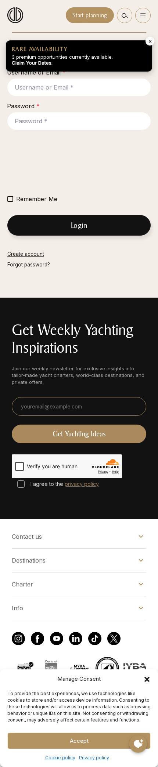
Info (17, 608)
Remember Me (36, 199)
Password (23, 106)
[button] (147, 679)
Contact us (27, 536)
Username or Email (36, 72)
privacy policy (81, 484)
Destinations (29, 560)
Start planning (89, 15)
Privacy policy (94, 757)
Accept (79, 740)
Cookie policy (60, 757)
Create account (25, 254)
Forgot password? (28, 265)
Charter (22, 584)
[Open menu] (143, 15)
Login (79, 225)
